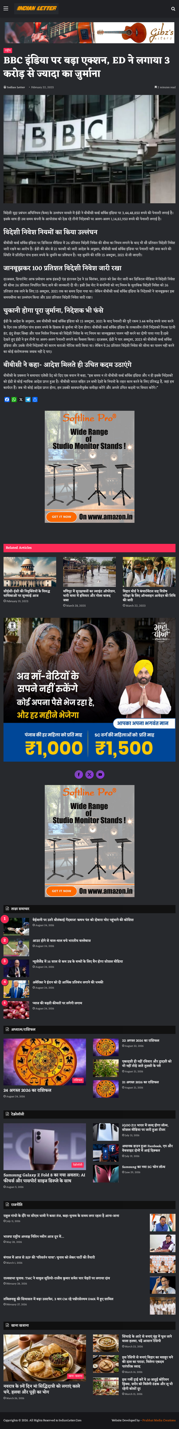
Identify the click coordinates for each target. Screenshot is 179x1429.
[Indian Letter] (36, 8)
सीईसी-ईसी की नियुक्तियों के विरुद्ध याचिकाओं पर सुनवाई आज (26, 594)
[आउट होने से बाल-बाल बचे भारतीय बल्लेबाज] (16, 947)
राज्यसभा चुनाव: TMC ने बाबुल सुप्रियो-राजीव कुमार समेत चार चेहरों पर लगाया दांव (56, 1278)
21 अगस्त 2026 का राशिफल (140, 1082)
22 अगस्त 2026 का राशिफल (140, 1041)
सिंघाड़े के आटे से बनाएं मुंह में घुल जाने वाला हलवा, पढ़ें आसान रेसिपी (147, 1339)
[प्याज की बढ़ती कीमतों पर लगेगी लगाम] (16, 1010)
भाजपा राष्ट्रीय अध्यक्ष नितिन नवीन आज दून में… (33, 1237)
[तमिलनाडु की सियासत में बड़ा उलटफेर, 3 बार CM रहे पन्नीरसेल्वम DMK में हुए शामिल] (163, 1306)
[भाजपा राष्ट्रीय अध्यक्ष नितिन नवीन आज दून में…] (163, 1243)
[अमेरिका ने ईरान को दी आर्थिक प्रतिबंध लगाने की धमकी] (16, 989)
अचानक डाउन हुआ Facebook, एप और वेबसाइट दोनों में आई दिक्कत (147, 1148)
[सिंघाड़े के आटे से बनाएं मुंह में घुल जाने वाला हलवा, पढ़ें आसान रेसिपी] (106, 1343)
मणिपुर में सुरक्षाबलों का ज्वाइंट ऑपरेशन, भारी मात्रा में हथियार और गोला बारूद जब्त (89, 596)
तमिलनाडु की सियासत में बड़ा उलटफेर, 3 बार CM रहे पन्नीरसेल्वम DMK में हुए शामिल (58, 1299)
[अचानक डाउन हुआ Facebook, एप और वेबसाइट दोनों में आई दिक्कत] (106, 1153)
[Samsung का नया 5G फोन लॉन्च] (106, 1173)
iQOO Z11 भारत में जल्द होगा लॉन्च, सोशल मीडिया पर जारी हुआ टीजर (145, 1128)
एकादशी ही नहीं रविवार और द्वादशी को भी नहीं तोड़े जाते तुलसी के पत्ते (147, 1064)
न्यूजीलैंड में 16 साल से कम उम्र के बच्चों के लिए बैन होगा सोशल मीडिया (78, 962)
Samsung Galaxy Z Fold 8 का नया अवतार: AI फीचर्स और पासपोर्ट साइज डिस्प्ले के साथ (44, 1178)
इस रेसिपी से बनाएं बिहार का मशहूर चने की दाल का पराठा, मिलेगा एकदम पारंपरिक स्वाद (147, 1362)
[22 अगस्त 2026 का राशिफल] (106, 1047)
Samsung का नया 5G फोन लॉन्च (143, 1167)
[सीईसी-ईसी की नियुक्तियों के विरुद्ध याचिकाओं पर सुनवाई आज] (29, 572)
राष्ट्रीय (8, 50)
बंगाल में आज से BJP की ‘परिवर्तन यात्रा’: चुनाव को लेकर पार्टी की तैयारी (49, 1258)
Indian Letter (16, 87)
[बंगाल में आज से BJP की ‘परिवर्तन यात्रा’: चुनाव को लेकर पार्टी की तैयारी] (163, 1264)
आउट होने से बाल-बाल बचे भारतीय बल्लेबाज (62, 941)
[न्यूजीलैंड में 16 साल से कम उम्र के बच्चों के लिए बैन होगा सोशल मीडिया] (16, 968)
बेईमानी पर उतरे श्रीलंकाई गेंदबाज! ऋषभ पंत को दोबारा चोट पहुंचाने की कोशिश (83, 920)
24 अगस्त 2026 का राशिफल (27, 1090)
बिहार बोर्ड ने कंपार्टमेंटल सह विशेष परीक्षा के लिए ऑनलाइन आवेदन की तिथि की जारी (149, 596)
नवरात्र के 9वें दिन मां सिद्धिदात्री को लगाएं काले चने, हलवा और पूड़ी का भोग (41, 1389)
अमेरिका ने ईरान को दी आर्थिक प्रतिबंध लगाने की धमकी (68, 982)
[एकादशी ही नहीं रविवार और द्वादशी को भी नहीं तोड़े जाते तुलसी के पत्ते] (106, 1068)
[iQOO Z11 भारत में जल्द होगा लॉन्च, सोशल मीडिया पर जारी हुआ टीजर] (106, 1132)
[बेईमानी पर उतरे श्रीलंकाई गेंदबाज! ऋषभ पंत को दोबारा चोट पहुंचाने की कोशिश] (16, 926)
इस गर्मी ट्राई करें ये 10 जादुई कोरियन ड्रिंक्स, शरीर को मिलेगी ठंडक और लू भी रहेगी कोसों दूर (147, 1384)
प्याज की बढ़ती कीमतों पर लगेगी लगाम (57, 1003)
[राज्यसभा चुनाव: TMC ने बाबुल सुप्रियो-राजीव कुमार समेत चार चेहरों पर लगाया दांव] (163, 1285)
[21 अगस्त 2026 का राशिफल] (106, 1089)
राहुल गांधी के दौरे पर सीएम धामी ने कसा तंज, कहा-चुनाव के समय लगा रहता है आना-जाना (61, 1216)
